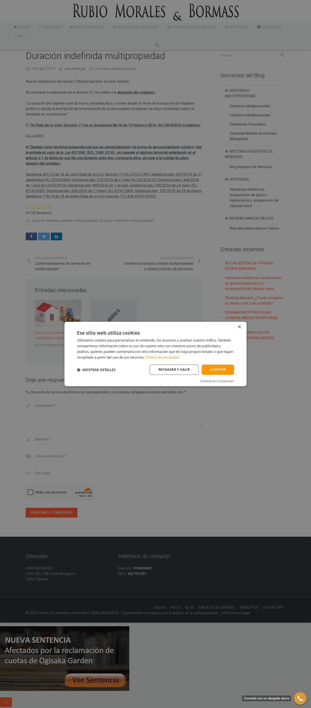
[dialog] (155, 354)
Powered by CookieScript (217, 381)
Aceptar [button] (217, 369)
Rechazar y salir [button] (174, 369)
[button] (96, 370)
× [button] (239, 327)
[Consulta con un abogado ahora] (300, 698)
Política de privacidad (162, 357)
